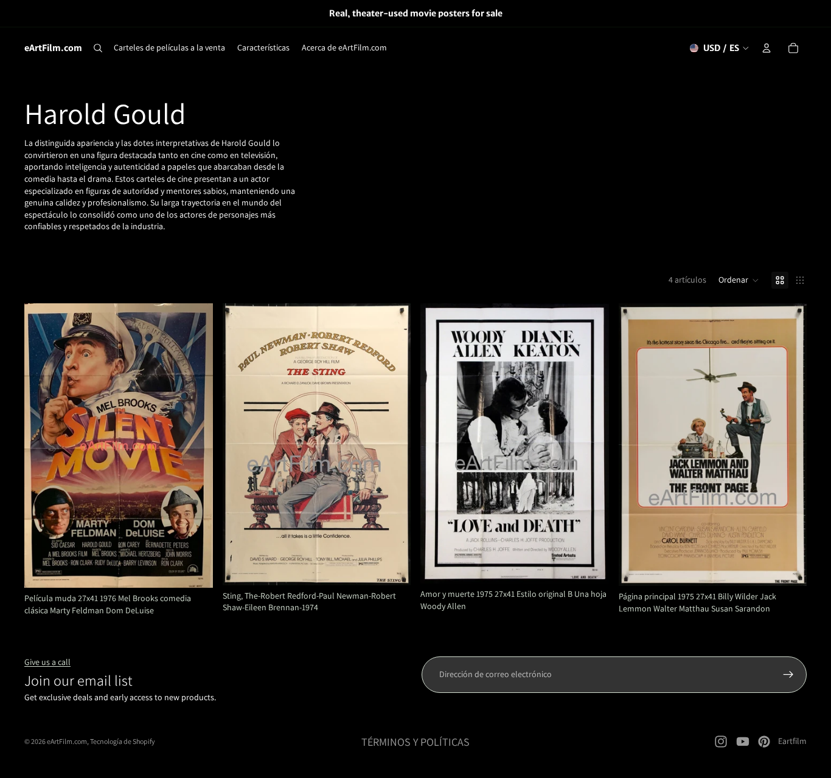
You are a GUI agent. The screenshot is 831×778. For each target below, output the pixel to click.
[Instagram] (721, 741)
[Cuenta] (766, 48)
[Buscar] (98, 48)
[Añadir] (194, 569)
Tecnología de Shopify (122, 741)
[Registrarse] (788, 674)
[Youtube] (742, 741)
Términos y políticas (415, 742)
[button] (738, 280)
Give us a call (47, 661)
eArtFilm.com (67, 741)
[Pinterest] (764, 741)
